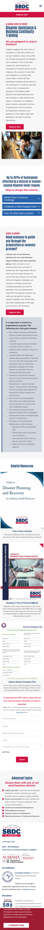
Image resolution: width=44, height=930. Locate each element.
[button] (40, 6)
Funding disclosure (28, 889)
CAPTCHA (5, 752)
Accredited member (22, 873)
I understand (16, 925)
